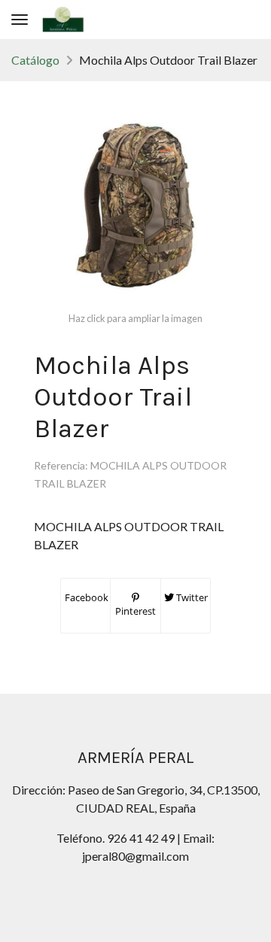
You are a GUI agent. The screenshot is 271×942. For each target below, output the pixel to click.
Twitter (191, 597)
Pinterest (135, 611)
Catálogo (35, 60)
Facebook (85, 597)
